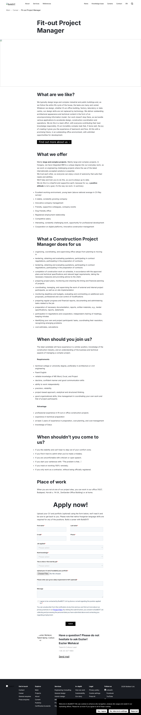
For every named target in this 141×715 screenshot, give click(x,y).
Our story (78, 696)
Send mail (64, 656)
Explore (38, 686)
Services (36, 4)
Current (37, 699)
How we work (80, 690)
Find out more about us (53, 142)
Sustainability (80, 693)
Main (8, 10)
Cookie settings (94, 693)
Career (15, 10)
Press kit (92, 696)
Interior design (60, 696)
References (47, 4)
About (27, 4)
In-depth (78, 686)
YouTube (110, 696)
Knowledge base (98, 4)
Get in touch (23, 686)
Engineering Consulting (63, 690)
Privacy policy (94, 690)
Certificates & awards (42, 706)
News (86, 4)
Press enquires (24, 699)
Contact (119, 4)
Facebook (110, 693)
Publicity (38, 703)
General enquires (25, 696)
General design (60, 693)
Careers (110, 4)
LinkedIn (110, 690)
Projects (38, 693)
